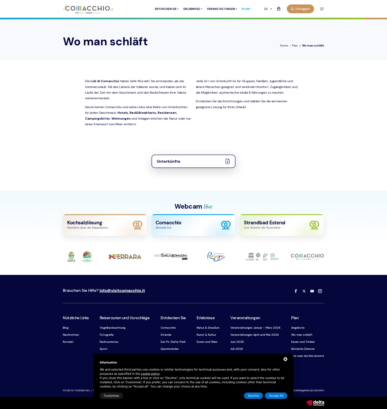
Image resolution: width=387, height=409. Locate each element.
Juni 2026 (237, 342)
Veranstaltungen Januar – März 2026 (255, 327)
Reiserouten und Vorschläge (125, 317)
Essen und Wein (207, 342)
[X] (304, 291)
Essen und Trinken (303, 342)
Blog (66, 327)
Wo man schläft (301, 335)
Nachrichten (71, 335)
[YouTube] (312, 291)
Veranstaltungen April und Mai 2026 (254, 335)
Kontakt (68, 342)
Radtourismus (109, 342)
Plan (245, 9)
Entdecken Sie (166, 9)
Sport (103, 349)
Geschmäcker (170, 349)
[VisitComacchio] (88, 9)
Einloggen (302, 9)
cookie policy (150, 374)
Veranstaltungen (221, 9)
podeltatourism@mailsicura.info (303, 390)
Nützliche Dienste (303, 349)
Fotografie (107, 335)
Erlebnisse (191, 9)
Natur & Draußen (208, 327)
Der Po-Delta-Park (173, 342)
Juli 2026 (236, 349)
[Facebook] (296, 291)
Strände (166, 335)
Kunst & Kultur (206, 335)
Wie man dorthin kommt (307, 356)
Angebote (298, 327)
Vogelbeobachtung (112, 327)
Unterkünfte (168, 161)
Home (284, 45)
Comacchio (168, 327)
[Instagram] (320, 291)
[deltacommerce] (315, 403)
